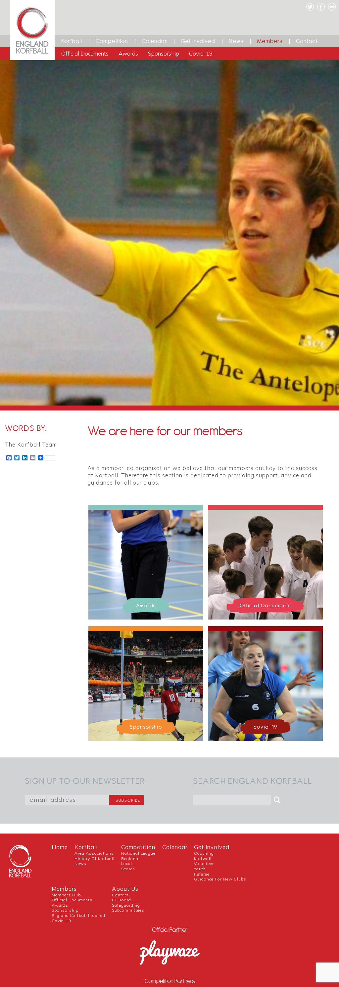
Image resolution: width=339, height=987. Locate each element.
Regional (130, 858)
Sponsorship (163, 53)
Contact (307, 41)
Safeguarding (126, 905)
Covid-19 (201, 53)
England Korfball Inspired (78, 915)
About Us (125, 888)
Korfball (71, 41)
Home (60, 846)
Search (128, 868)
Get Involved (198, 41)
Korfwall (203, 858)
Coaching (204, 853)
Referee (202, 874)
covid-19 (61, 920)
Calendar (154, 41)
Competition (112, 41)
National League (138, 853)
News (236, 41)
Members (269, 41)
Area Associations (94, 853)
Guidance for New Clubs (220, 879)
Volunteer (204, 863)
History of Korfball (94, 858)
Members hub (66, 894)
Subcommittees (128, 910)
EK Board (121, 899)
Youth (200, 868)
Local (126, 863)
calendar (174, 846)
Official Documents (85, 53)
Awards (128, 53)
